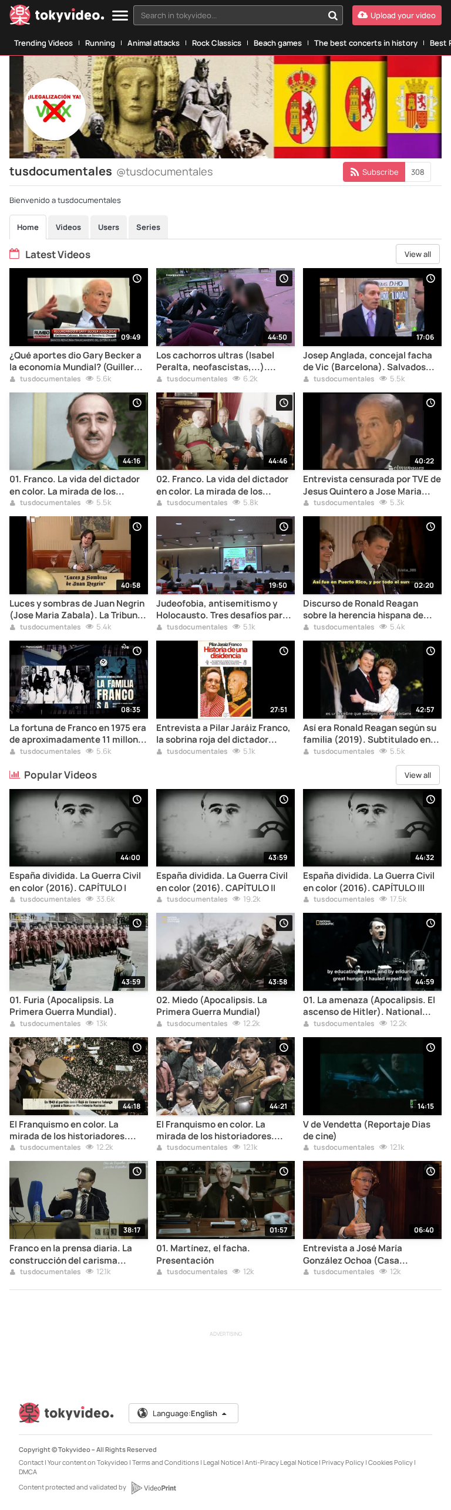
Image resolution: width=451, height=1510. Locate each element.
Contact (31, 1462)
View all (418, 254)
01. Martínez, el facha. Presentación (203, 1254)
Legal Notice (222, 1462)
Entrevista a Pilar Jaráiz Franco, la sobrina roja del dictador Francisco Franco (223, 734)
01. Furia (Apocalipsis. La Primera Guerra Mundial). (63, 1006)
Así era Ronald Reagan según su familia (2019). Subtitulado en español (369, 734)
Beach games (278, 43)
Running (100, 43)
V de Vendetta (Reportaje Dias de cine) (366, 1130)
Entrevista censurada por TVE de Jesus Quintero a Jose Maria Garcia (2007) (372, 485)
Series (148, 227)
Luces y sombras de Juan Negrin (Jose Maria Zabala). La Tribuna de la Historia (76, 610)
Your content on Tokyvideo (88, 1462)
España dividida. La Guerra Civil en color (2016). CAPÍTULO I (75, 881)
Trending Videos (43, 43)
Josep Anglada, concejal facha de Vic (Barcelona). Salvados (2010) (367, 362)
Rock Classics (216, 43)
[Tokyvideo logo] (57, 17)
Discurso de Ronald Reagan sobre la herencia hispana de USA (363, 610)
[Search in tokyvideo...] (333, 15)
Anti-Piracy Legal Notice (281, 1462)
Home (28, 227)
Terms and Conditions (165, 1462)
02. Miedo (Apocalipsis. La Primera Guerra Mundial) (211, 1006)
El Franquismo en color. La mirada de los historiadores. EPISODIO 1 (68, 1131)
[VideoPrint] (153, 1487)
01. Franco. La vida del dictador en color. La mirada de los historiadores (74, 485)
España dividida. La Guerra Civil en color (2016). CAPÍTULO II (222, 881)
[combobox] (238, 15)
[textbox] (228, 15)
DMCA (28, 1471)
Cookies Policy (390, 1462)
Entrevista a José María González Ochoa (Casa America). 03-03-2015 (352, 1254)
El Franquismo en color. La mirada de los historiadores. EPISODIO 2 (215, 1131)
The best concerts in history (366, 43)
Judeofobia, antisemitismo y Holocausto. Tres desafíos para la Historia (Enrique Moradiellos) (224, 610)
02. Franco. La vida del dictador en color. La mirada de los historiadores (222, 485)
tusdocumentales (50, 379)
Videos (68, 227)
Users (108, 227)
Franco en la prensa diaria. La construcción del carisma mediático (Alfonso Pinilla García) (70, 1254)
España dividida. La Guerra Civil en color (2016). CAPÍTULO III (369, 881)
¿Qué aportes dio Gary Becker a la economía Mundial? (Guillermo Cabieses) (78, 362)
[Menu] (120, 16)
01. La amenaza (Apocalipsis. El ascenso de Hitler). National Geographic (369, 1006)
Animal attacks (153, 43)
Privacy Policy (343, 1462)
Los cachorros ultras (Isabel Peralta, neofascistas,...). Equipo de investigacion (215, 362)
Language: (185, 1413)
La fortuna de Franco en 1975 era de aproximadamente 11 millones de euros (78, 734)
